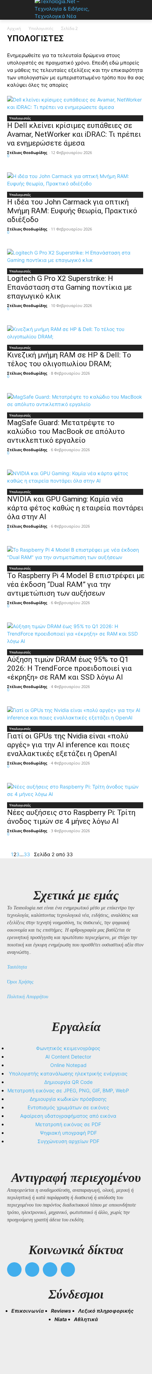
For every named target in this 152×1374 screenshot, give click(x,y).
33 (27, 854)
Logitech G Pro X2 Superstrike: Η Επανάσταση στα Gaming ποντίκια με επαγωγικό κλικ (69, 287)
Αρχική (14, 28)
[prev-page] (9, 854)
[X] (50, 1269)
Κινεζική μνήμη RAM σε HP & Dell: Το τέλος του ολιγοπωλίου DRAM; (69, 359)
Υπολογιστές (41, 28)
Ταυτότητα (17, 967)
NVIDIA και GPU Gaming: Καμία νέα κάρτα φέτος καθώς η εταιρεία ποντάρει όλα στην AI (75, 508)
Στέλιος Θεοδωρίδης (27, 152)
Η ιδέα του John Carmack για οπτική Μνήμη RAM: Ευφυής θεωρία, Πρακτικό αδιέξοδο (72, 211)
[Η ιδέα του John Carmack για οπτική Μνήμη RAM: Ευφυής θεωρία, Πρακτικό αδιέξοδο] (76, 179)
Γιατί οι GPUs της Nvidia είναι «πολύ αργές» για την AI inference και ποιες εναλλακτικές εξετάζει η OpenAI (68, 745)
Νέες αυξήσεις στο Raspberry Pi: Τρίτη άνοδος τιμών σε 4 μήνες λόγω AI (71, 817)
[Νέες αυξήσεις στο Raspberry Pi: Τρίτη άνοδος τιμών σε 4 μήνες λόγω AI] (76, 790)
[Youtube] (68, 1269)
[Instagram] (32, 1269)
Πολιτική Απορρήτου (27, 996)
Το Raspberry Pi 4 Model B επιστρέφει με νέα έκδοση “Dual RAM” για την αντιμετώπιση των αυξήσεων (76, 584)
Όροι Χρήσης (20, 982)
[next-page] (32, 854)
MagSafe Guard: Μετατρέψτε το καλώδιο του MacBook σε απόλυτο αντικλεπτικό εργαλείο (66, 431)
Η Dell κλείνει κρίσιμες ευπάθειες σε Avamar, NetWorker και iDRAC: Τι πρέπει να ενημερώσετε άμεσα (74, 134)
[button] (15, 1342)
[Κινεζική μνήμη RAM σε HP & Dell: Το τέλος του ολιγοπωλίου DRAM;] (76, 332)
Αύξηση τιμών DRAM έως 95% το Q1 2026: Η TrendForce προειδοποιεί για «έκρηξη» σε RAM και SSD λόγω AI (69, 668)
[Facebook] (14, 1269)
